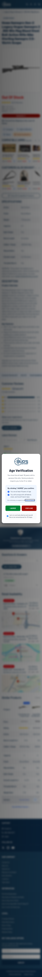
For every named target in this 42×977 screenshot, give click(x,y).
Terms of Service (30, 500)
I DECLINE (29, 508)
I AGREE (13, 508)
